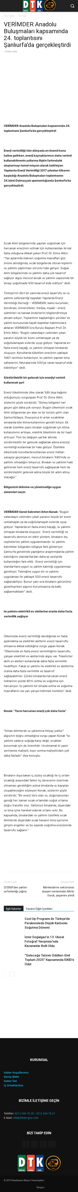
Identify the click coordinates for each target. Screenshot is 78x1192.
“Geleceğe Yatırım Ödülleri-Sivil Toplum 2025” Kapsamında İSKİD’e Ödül (49, 959)
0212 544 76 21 (45, 1113)
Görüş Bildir (11, 1077)
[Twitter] (52, 1144)
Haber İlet (10, 1081)
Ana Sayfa (9, 15)
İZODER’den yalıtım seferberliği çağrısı (15, 889)
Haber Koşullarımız (16, 1072)
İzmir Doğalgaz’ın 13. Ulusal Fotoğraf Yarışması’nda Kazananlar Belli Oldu (44, 941)
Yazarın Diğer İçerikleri (39, 908)
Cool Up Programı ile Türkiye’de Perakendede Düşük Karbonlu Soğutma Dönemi (47, 923)
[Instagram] (34, 1144)
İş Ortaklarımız (13, 1085)
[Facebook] (25, 1144)
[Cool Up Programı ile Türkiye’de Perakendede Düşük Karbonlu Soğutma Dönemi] (13, 923)
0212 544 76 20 (24, 1113)
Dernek (22, 15)
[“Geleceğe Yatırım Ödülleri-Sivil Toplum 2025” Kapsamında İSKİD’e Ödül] (13, 959)
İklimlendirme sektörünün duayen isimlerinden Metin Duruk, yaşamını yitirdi (58, 891)
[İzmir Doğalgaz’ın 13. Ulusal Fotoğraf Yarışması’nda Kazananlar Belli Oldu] (13, 941)
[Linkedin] (43, 1144)
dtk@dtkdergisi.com (25, 1118)
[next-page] (12, 974)
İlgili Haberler (13, 908)
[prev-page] (6, 974)
